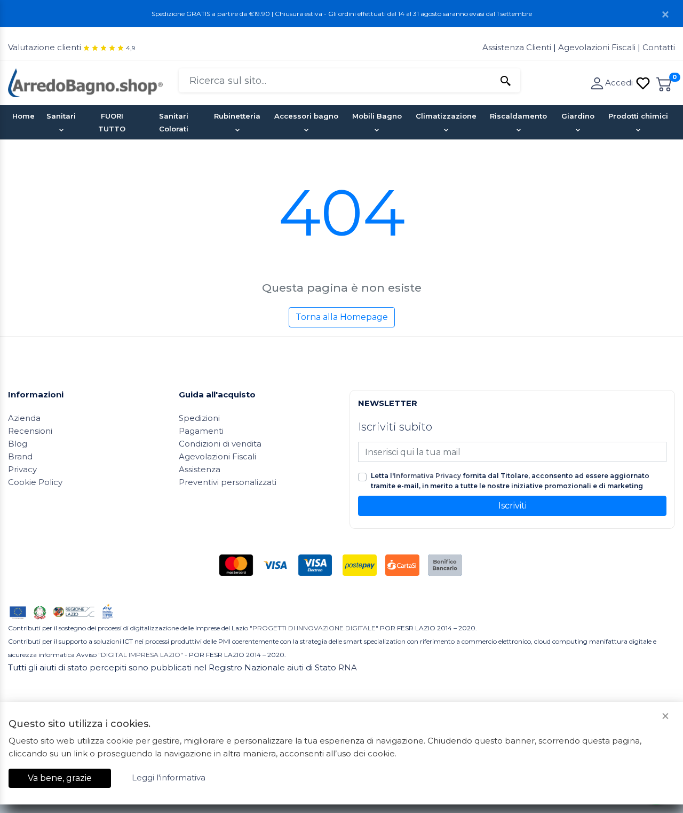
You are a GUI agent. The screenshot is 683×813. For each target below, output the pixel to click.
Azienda (24, 418)
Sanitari (61, 116)
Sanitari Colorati (173, 122)
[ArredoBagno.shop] (85, 82)
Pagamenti (201, 431)
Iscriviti (512, 506)
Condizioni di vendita (220, 444)
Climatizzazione (446, 116)
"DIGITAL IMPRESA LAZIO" (140, 655)
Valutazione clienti (44, 47)
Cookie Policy (35, 482)
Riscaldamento (518, 116)
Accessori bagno (306, 116)
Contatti (658, 47)
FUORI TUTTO (111, 122)
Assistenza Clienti (517, 47)
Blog (17, 444)
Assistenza (199, 469)
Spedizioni (199, 418)
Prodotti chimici (638, 116)
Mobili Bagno (377, 116)
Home (23, 116)
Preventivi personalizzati (227, 482)
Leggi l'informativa (168, 777)
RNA (347, 667)
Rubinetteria (237, 116)
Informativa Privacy (427, 476)
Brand (20, 456)
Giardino (577, 116)
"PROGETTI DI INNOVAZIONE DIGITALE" (314, 628)
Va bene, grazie (60, 778)
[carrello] (664, 82)
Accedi (620, 82)
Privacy (22, 469)
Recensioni (30, 431)
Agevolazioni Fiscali (597, 47)
